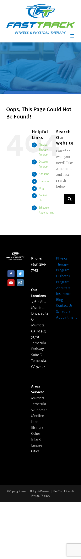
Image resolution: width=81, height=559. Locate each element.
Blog (41, 188)
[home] (15, 254)
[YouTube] (11, 282)
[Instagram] (20, 282)
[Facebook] (11, 273)
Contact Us (64, 306)
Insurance (44, 181)
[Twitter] (20, 273)
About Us (44, 174)
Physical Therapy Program (43, 149)
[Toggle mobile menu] (72, 36)
